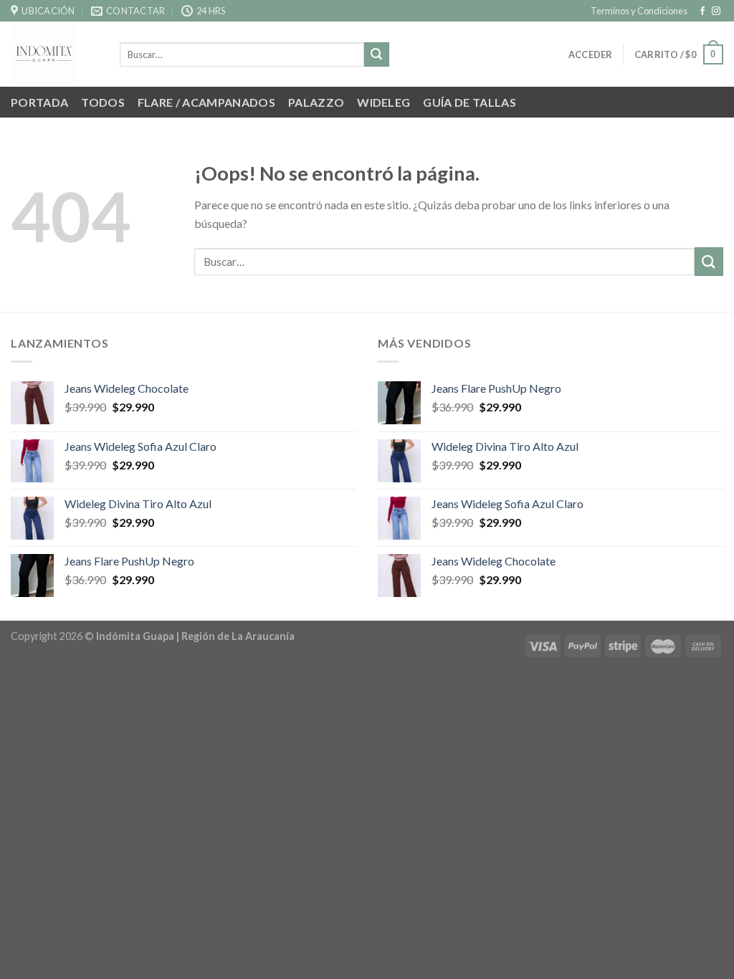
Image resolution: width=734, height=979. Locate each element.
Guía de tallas (469, 102)
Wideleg (383, 102)
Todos (103, 102)
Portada (39, 102)
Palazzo (316, 102)
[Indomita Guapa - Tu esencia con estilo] (54, 54)
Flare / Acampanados (206, 102)
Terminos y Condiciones (639, 10)
